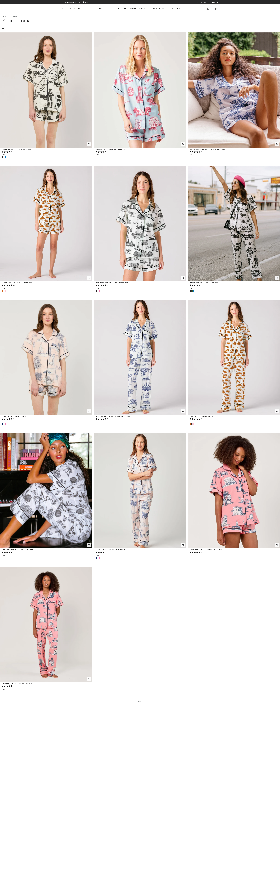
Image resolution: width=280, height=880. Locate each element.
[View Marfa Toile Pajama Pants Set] (193, 291)
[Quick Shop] (89, 144)
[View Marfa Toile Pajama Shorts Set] (5, 157)
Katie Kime (72, 9)
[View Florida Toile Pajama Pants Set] (99, 558)
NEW (100, 8)
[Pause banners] (62, 2)
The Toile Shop (174, 8)
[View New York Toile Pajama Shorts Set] (99, 291)
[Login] (208, 9)
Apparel (133, 8)
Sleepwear (109, 8)
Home (4, 16)
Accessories (158, 8)
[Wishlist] (212, 9)
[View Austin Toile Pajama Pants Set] (193, 424)
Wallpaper (121, 8)
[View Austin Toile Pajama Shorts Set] (5, 291)
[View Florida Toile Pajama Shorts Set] (5, 424)
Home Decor (144, 8)
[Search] (204, 9)
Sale (186, 8)
